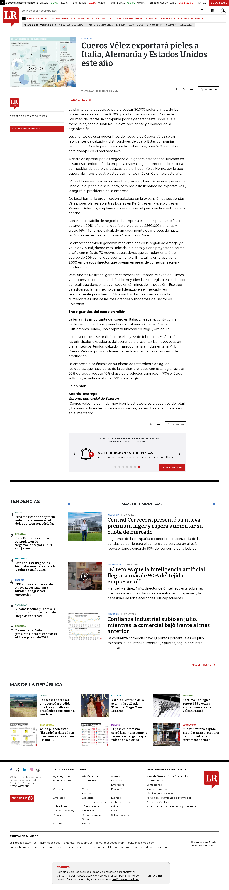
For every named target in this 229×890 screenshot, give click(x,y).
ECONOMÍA (47, 18)
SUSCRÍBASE (219, 2)
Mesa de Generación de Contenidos (167, 776)
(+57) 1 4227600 (19, 786)
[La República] (11, 17)
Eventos (116, 797)
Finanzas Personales (94, 802)
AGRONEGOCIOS (111, 18)
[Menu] (24, 18)
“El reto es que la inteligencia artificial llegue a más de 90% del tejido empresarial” (156, 575)
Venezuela (186, 25)
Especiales (88, 797)
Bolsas (115, 725)
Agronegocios (61, 776)
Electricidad (136, 25)
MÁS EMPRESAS (201, 664)
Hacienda (20, 534)
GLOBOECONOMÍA (89, 18)
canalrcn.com (55, 847)
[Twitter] (183, 89)
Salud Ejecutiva (120, 814)
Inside (114, 806)
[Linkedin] (191, 89)
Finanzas (58, 802)
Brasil (43, 695)
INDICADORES (185, 18)
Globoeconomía (120, 802)
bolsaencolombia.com (141, 842)
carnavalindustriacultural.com (27, 847)
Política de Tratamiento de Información (169, 797)
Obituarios (88, 810)
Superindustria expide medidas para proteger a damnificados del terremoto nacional (201, 734)
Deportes (21, 558)
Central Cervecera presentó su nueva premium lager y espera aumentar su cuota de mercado (155, 526)
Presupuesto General (70, 25)
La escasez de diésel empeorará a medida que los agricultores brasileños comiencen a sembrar (57, 707)
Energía (120, 25)
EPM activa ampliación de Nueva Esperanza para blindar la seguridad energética (34, 589)
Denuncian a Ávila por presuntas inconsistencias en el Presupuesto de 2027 (36, 634)
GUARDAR (210, 89)
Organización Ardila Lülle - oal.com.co (203, 843)
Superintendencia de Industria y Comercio (171, 806)
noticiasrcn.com (95, 847)
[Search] (202, 11)
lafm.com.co (115, 847)
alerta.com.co (134, 847)
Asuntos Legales (62, 780)
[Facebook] (176, 89)
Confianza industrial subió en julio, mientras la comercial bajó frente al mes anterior (159, 625)
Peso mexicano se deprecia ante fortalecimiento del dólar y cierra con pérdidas (35, 520)
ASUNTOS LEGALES (146, 18)
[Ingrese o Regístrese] (223, 10)
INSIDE (199, 18)
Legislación (189, 725)
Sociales (116, 695)
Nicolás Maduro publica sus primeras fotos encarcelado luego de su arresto (35, 612)
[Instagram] (33, 770)
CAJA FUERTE (167, 18)
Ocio (114, 810)
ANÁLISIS (128, 18)
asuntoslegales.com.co (23, 842)
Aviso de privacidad (157, 789)
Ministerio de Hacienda (100, 25)
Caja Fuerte (89, 780)
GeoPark (171, 25)
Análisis (115, 776)
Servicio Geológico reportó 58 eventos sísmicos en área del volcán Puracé (198, 705)
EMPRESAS (62, 18)
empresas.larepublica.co (78, 842)
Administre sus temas (27, 128)
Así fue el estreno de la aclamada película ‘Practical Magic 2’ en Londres (127, 705)
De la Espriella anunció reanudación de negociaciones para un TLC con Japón (34, 543)
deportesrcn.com (156, 847)
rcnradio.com (74, 847)
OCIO (73, 18)
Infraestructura (90, 806)
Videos (86, 823)
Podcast (58, 814)
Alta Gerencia (90, 776)
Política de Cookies (125, 879)
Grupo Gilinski (155, 25)
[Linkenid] (26, 770)
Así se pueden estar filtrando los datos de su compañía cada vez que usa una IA (57, 734)
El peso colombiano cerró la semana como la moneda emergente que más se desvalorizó (129, 734)
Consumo (58, 789)
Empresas (59, 797)
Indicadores (60, 806)
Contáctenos (154, 784)
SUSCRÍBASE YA (172, 467)
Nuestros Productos (157, 780)
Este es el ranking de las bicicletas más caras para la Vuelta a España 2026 (35, 566)
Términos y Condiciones (160, 793)
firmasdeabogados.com (110, 842)
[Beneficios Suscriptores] (212, 11)
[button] (73, 454)
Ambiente (188, 695)
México (19, 512)
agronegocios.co (50, 842)
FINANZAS (33, 18)
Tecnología (47, 725)
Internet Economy (63, 810)
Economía (117, 789)
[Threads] (39, 770)
